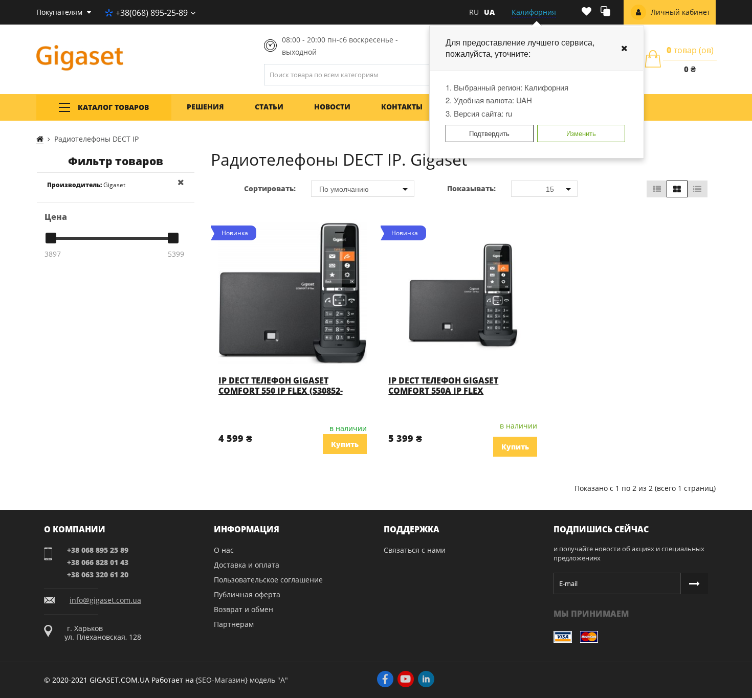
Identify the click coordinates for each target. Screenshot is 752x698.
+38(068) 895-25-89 (152, 12)
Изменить (581, 133)
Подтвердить (489, 133)
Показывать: (471, 188)
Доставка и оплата (246, 565)
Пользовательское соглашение (268, 579)
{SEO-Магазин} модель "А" (241, 680)
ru (474, 12)
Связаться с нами (415, 550)
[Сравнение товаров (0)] (605, 12)
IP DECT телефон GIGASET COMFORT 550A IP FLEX (443, 385)
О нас (224, 550)
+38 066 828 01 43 (97, 562)
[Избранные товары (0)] (586, 12)
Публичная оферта (247, 594)
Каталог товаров (113, 107)
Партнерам (234, 624)
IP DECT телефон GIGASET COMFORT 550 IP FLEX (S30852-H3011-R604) (280, 391)
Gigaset (86, 185)
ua (489, 12)
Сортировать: (270, 188)
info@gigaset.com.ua (105, 600)
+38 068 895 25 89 (97, 550)
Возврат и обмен (243, 609)
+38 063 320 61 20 (97, 574)
